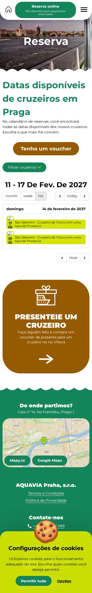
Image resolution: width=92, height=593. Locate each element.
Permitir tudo (33, 581)
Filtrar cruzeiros (22, 167)
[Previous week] (59, 196)
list (40, 196)
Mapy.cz (17, 460)
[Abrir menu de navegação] (83, 9)
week (27, 196)
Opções (64, 581)
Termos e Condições (46, 493)
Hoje (73, 257)
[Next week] (84, 196)
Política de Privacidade (46, 500)
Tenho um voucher (46, 149)
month (11, 196)
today (72, 196)
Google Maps (50, 460)
